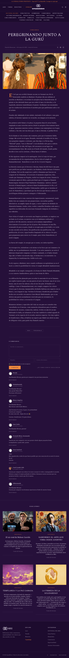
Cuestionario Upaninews (44, 17)
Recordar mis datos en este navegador (20, 363)
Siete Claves (59, 17)
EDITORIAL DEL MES (12, 13)
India (28, 330)
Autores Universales (13, 15)
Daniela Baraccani (10, 47)
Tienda (10, 7)
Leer (4, 7)
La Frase (59, 15)
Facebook (53, 655)
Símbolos (30, 17)
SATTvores (50, 15)
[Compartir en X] (57, 47)
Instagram (62, 655)
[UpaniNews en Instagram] (63, 47)
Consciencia (46, 13)
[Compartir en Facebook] (60, 47)
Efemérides (36, 13)
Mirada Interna (28, 15)
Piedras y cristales (26, 19)
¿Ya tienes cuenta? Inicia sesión (48, 367)
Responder (13, 379)
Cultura (46, 19)
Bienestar (21, 17)
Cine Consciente (10, 17)
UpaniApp (29, 7)
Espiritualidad (58, 13)
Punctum (38, 19)
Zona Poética (25, 13)
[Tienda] (65, 7)
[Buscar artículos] (62, 7)
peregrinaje (37, 330)
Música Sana (40, 15)
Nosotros (18, 7)
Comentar (14, 367)
